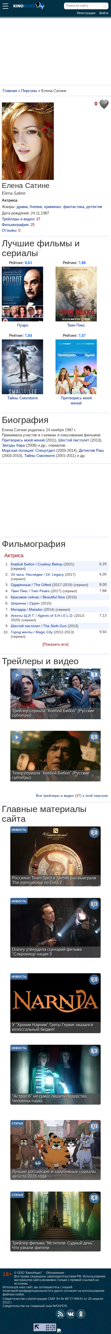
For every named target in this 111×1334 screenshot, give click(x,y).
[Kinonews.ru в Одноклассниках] (81, 1314)
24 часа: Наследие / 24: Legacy (37, 574)
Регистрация (86, 13)
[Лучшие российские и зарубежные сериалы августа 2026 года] (55, 1150)
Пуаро (22, 325)
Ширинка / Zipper (25, 603)
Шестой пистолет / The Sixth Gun (39, 626)
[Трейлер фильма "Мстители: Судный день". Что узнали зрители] (55, 1222)
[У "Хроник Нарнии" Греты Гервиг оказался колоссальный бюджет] (55, 1003)
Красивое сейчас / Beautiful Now (38, 597)
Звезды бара (13, 445)
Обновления (55, 1273)
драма (22, 206)
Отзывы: (11, 230)
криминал (52, 206)
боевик (36, 206)
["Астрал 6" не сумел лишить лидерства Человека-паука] (55, 1075)
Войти (103, 13)
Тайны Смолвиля (22, 398)
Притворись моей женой (76, 400)
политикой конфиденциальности (27, 1291)
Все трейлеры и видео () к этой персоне (72, 796)
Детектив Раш (91, 450)
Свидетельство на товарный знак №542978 (35, 1306)
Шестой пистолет (73, 440)
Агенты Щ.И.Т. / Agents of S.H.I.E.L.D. (42, 616)
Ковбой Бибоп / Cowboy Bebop (36, 564)
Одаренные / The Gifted (31, 585)
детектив (94, 206)
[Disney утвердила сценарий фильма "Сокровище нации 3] (55, 928)
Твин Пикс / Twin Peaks (30, 591)
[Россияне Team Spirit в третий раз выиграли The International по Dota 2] (55, 857)
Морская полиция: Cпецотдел (28, 450)
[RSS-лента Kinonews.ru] (60, 1314)
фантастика (73, 206)
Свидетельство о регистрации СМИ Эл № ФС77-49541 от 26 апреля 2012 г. (53, 1300)
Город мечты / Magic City (32, 632)
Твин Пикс (76, 325)
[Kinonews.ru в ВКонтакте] (71, 1314)
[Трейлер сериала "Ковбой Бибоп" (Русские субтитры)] (55, 694)
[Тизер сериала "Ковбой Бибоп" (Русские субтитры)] (55, 757)
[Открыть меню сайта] (5, 7)
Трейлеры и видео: (21, 219)
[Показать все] (55, 644)
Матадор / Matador (27, 609)
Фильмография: (18, 224)
